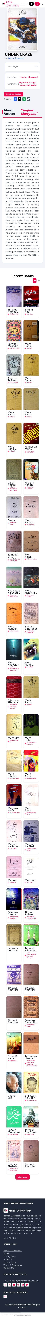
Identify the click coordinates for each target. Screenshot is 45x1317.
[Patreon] (31, 4)
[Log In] (37, 4)
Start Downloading (13, 94)
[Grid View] (34, 280)
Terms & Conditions (12, 1265)
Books (6, 1253)
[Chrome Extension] (27, 4)
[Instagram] (18, 1284)
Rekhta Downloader (12, 1250)
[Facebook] (5, 1284)
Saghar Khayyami (15, 58)
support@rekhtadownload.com (24, 1280)
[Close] (42, 3)
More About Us (10, 1238)
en (5, 1296)
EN (22, 4)
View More (22, 1177)
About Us (7, 1259)
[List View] (39, 280)
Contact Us (8, 1268)
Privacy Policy (9, 1262)
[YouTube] (14, 1284)
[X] (10, 1284)
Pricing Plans (9, 1256)
